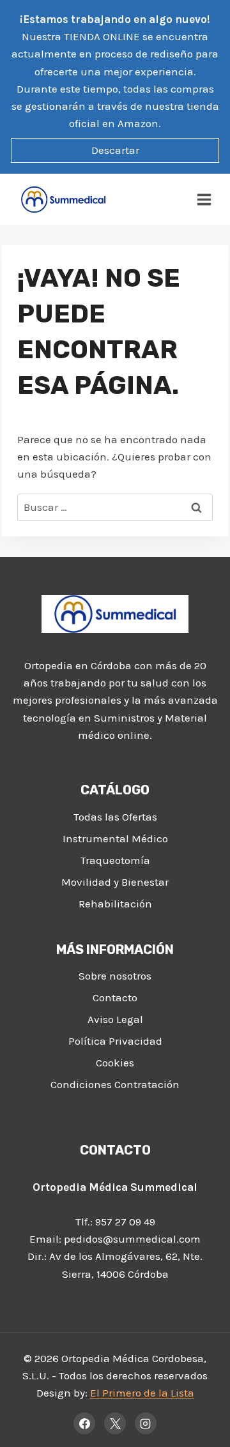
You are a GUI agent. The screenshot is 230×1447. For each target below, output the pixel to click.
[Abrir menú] (204, 199)
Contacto (115, 997)
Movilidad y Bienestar (115, 881)
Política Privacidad (115, 1040)
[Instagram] (146, 1423)
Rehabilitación (115, 903)
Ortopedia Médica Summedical (115, 1187)
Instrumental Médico (115, 838)
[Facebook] (84, 1423)
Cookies (115, 1062)
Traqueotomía (115, 860)
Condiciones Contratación (115, 1084)
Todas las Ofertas (115, 816)
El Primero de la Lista (142, 1392)
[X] (115, 1423)
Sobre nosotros (115, 975)
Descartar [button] (115, 150)
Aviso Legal (115, 1019)
